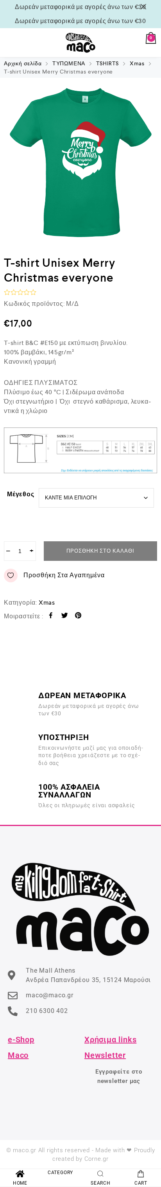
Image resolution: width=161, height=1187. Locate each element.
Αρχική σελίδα (22, 63)
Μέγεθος (20, 494)
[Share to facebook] (51, 616)
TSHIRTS (107, 63)
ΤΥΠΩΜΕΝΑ (68, 63)
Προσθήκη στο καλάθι (100, 551)
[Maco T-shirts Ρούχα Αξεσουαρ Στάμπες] (80, 42)
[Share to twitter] (65, 616)
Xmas (137, 63)
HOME (20, 1183)
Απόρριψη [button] (144, 6)
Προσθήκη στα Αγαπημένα (64, 575)
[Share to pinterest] (78, 616)
